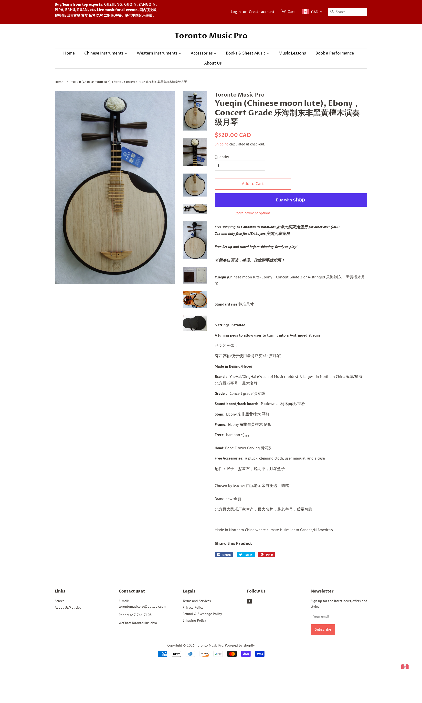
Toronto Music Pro (211, 36)
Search (59, 601)
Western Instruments (158, 53)
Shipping (221, 144)
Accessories (202, 53)
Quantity (222, 156)
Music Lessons (292, 53)
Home (69, 53)
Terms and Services (197, 601)
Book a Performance (335, 53)
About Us (213, 63)
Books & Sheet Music (246, 53)
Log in (236, 12)
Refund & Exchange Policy (202, 614)
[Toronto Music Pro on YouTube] (249, 602)
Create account (261, 12)
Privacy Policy (193, 607)
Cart (291, 12)
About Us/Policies (68, 607)
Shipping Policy (194, 620)
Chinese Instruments (104, 53)
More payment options (252, 213)
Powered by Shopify (240, 645)
